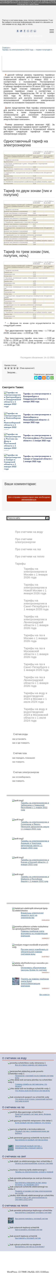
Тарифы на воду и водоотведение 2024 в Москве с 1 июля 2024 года (35, 697)
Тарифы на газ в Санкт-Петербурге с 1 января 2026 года (36, 667)
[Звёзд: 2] (8, 368)
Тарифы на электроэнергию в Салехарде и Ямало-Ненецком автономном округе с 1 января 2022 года (35, 825)
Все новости (44, 995)
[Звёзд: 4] (14, 368)
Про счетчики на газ (28, 549)
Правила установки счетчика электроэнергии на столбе (33, 1192)
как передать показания (23, 758)
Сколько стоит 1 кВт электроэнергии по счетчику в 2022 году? (31, 1198)
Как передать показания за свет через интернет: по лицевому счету (31, 1184)
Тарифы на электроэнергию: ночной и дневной (34, 1172)
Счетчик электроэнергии (26, 772)
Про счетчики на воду (29, 531)
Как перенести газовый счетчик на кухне (31, 1140)
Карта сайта (47, 1263)
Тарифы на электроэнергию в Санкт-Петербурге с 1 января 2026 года (36, 605)
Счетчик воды (20, 734)
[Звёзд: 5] (17, 368)
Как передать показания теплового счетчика (33, 1213)
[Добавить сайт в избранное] (38, 31)
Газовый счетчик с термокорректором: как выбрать (32, 1132)
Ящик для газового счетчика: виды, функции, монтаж (33, 1115)
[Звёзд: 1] (5, 368)
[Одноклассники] (44, 377)
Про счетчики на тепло (29, 556)
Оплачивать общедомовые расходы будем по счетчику (34, 968)
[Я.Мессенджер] (36, 377)
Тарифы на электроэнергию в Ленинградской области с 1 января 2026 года (36, 622)
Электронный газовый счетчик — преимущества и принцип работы (29, 1147)
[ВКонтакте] (40, 377)
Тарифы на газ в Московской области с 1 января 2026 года (36, 652)
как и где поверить (21, 743)
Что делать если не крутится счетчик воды (32, 1091)
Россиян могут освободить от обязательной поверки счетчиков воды (34, 951)
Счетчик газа (20, 753)
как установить (19, 739)
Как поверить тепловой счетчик (28, 1238)
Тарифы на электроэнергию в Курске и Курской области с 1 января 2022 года (35, 862)
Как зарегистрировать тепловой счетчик (31, 1219)
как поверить (18, 762)
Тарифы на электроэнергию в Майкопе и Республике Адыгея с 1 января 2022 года (35, 878)
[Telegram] (48, 377)
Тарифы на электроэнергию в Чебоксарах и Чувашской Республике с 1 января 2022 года (35, 806)
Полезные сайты (45, 1265)
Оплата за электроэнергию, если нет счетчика (34, 1163)
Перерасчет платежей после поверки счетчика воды (34, 1077)
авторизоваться (29, 499)
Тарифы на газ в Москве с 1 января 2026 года (35, 638)
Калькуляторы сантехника (31, 41)
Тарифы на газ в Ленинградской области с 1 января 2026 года (36, 681)
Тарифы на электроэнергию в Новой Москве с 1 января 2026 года (35, 589)
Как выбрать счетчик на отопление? (30, 1247)
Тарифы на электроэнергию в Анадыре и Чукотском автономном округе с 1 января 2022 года (35, 844)
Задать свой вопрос (30, 36)
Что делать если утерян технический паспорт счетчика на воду (34, 1100)
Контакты (33, 1263)
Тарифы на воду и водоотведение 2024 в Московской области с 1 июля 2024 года (36, 715)
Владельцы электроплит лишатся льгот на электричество (32, 915)
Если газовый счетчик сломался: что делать (33, 1123)
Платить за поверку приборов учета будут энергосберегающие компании (35, 982)
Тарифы (20, 563)
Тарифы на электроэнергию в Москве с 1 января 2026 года (35, 573)
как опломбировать (21, 777)
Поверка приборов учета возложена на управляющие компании (34, 933)
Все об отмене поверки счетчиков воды (31, 1065)
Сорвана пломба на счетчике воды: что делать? (31, 1085)
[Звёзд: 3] (11, 368)
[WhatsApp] (52, 377)
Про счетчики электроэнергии (25, 541)
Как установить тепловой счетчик (28, 1230)
